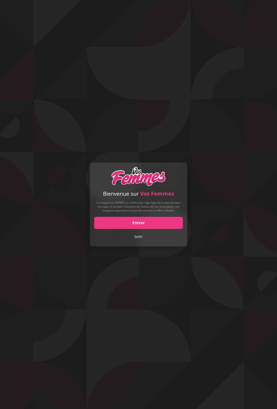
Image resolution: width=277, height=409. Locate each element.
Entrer (138, 222)
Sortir (138, 236)
